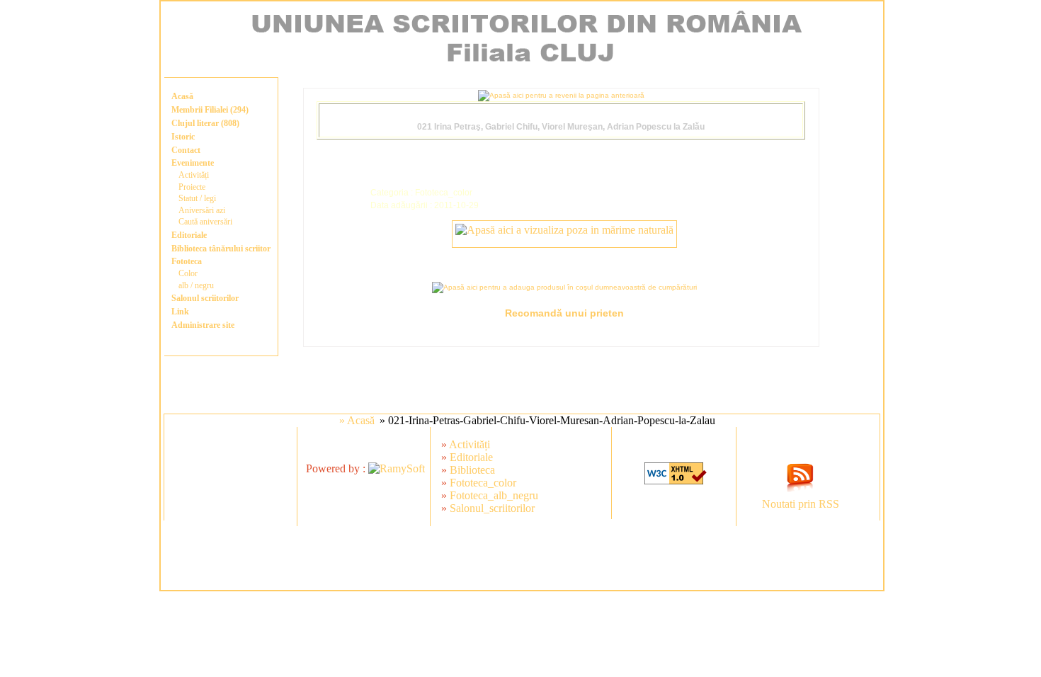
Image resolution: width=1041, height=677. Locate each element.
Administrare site (202, 325)
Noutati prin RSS (800, 504)
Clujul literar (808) (205, 123)
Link (180, 312)
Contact (185, 150)
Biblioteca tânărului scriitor (221, 249)
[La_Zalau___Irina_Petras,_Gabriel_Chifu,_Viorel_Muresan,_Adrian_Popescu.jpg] (564, 230)
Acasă (182, 96)
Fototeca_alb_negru (494, 495)
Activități (193, 175)
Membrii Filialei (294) (210, 110)
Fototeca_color (483, 483)
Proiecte (191, 187)
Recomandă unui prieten (564, 313)
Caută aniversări (205, 222)
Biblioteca (472, 470)
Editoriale (189, 235)
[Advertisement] (522, 558)
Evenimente (192, 163)
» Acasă (357, 420)
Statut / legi (197, 198)
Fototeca (186, 261)
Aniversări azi (201, 210)
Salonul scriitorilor (205, 298)
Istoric (183, 137)
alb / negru (196, 285)
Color (188, 273)
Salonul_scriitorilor (492, 508)
